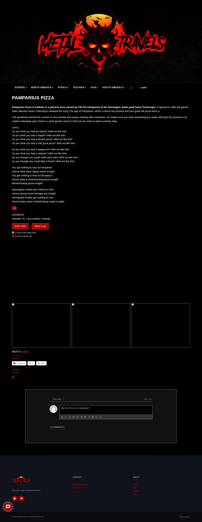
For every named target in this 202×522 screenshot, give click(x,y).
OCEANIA (78, 87)
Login (143, 87)
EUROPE (20, 87)
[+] (100, 417)
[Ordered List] (77, 417)
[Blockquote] (85, 417)
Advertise (76, 487)
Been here (20, 226)
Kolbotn (25, 351)
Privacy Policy (185, 517)
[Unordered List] (81, 417)
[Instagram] (21, 498)
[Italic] (66, 417)
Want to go (40, 226)
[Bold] (62, 417)
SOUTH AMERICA (112, 87)
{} (96, 417)
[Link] (93, 417)
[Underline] (70, 417)
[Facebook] (14, 498)
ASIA (93, 87)
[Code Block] (89, 417)
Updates (136, 491)
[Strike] (74, 417)
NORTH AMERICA (41, 87)
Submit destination (80, 484)
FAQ (135, 487)
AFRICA (62, 87)
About (135, 484)
